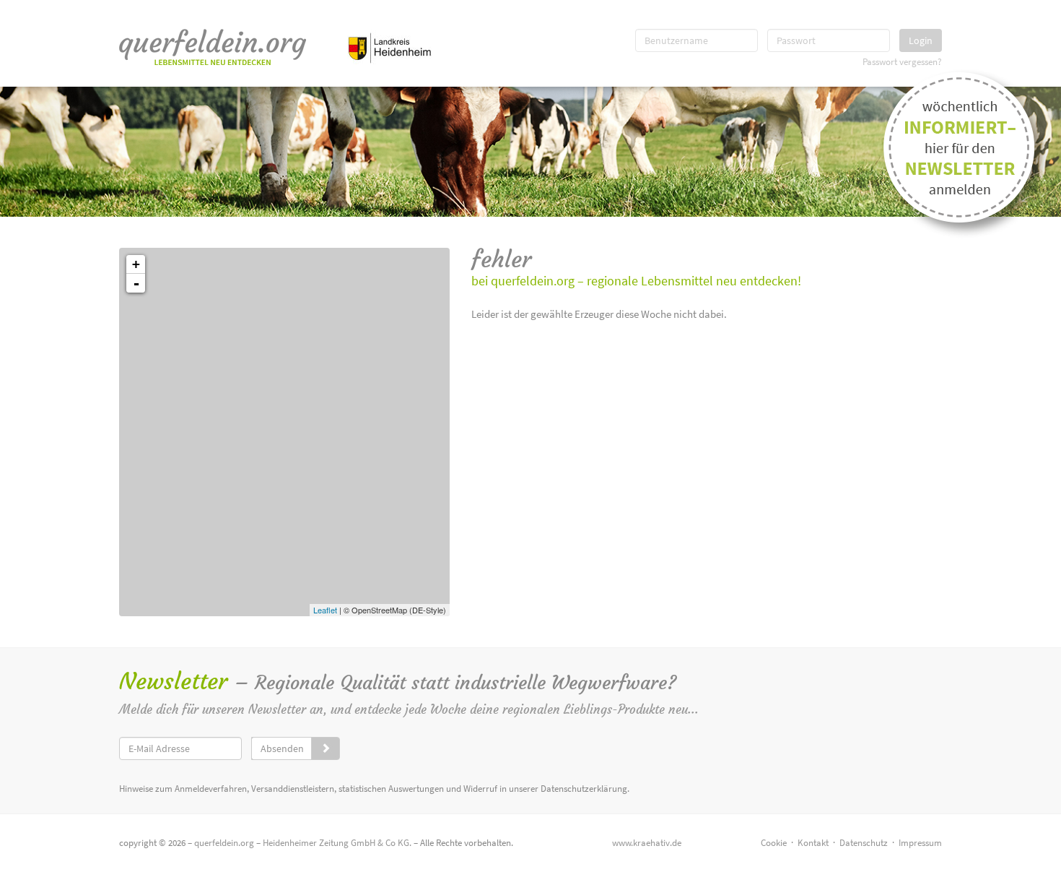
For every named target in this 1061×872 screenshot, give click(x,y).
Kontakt (813, 843)
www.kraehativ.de (646, 843)
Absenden (282, 748)
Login (921, 40)
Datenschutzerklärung (584, 788)
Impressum (920, 843)
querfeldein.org (224, 843)
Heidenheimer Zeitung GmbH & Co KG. (337, 843)
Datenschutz (863, 843)
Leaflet (325, 610)
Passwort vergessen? (902, 61)
